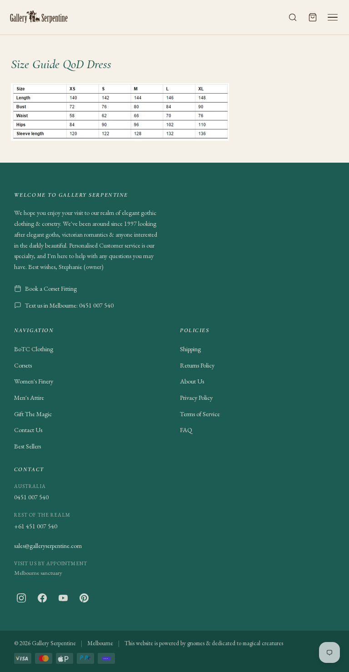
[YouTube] (63, 598)
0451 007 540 (31, 497)
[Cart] (313, 17)
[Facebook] (42, 598)
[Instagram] (21, 598)
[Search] (293, 17)
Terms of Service (200, 414)
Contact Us (28, 430)
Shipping (190, 349)
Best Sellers (27, 446)
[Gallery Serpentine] (39, 17)
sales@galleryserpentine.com (48, 546)
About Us (192, 381)
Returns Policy (197, 365)
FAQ (186, 430)
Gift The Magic (33, 414)
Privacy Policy (196, 397)
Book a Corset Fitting (51, 288)
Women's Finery (33, 381)
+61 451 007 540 (35, 526)
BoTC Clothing (33, 349)
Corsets (23, 365)
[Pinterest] (84, 598)
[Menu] (333, 17)
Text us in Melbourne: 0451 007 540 (69, 305)
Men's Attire (29, 397)
